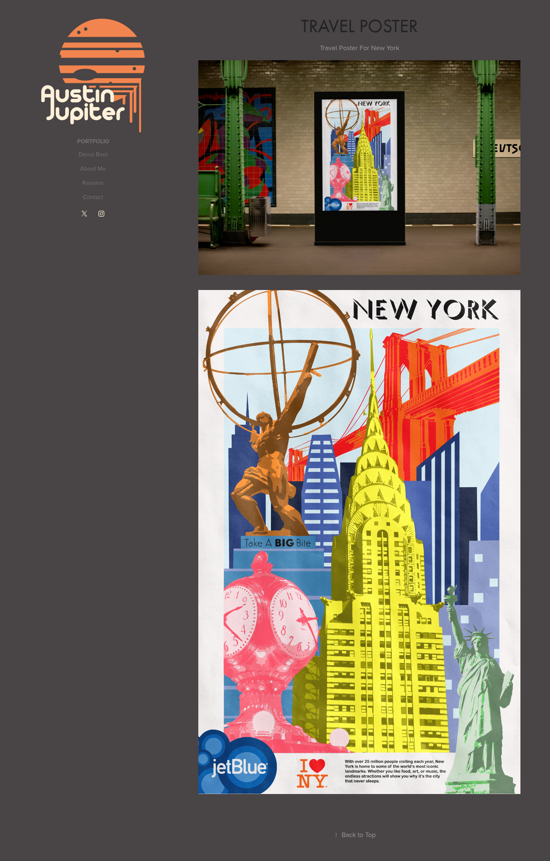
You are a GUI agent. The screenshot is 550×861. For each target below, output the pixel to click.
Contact (93, 197)
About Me (93, 168)
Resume (93, 182)
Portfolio (93, 141)
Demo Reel (93, 154)
